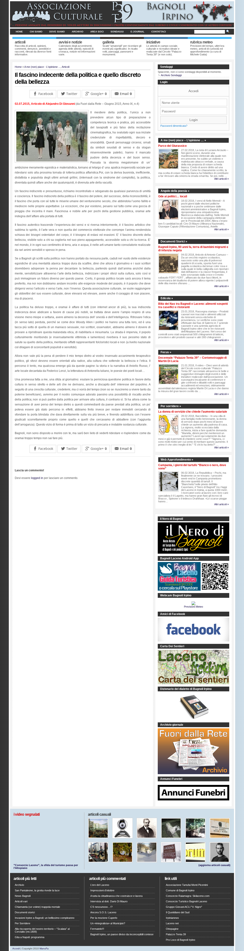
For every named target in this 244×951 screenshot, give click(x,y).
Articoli (65, 66)
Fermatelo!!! (97, 928)
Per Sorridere (22, 923)
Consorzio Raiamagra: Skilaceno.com (187, 895)
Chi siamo (36, 31)
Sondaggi (117, 31)
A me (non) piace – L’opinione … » (183, 140)
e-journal (137, 31)
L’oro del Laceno (99, 884)
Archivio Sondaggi (171, 75)
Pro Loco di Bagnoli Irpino (180, 939)
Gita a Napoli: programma (29, 937)
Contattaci (158, 31)
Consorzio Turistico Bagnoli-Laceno (186, 901)
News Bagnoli (22, 895)
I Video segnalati (27, 814)
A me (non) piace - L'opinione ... (42, 66)
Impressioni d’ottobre (102, 890)
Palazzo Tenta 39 (176, 934)
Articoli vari (21, 901)
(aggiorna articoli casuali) (214, 865)
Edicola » (167, 298)
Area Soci (97, 31)
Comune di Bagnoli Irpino (180, 890)
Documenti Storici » (174, 241)
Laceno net (172, 923)
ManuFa (44, 948)
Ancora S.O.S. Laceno (103, 912)
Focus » (166, 352)
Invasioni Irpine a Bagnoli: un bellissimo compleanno (44, 917)
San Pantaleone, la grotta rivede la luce (37, 890)
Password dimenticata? (173, 125)
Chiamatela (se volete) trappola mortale (37, 906)
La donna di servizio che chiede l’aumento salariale (192, 411)
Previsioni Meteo (193, 606)
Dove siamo (57, 31)
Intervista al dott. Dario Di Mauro (108, 901)
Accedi (193, 91)
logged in (37, 478)
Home (19, 31)
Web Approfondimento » (177, 459)
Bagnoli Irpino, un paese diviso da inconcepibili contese (121, 934)
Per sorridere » (171, 406)
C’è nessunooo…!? (101, 906)
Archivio (77, 31)
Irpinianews (172, 917)
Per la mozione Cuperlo (103, 917)
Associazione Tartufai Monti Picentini (187, 884)
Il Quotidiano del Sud (177, 912)
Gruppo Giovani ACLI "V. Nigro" (184, 906)
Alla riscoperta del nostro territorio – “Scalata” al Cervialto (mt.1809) (42, 930)
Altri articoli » (221, 178)
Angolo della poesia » (175, 191)
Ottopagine (172, 928)
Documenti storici (25, 912)
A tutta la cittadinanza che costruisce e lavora (116, 895)
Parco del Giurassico (172, 145)
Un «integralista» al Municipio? (107, 923)
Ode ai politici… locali (172, 196)
